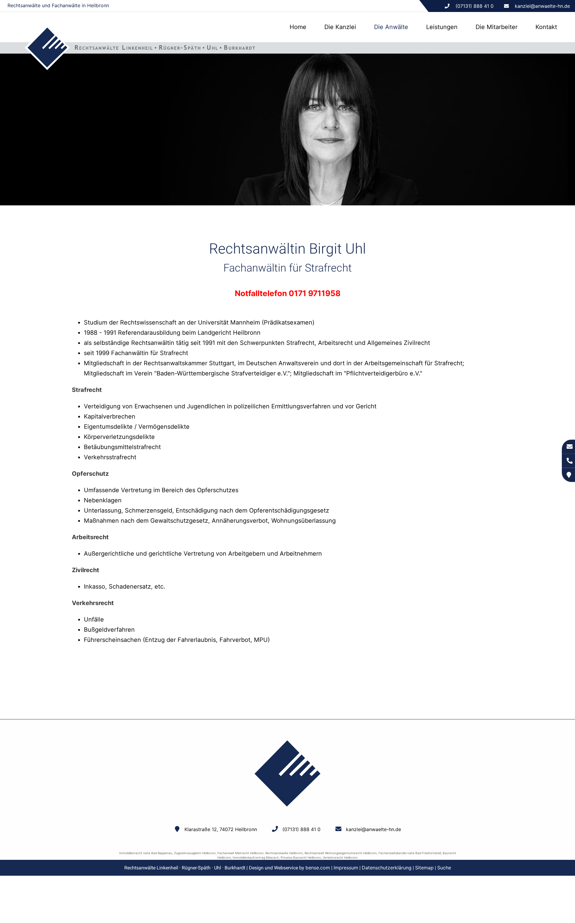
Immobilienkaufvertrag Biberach (256, 857)
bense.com (317, 868)
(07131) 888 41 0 (301, 829)
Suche (444, 868)
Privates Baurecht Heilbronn (301, 857)
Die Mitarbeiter (497, 27)
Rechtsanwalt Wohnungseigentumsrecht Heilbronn (341, 853)
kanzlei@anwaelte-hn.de (542, 6)
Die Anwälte (391, 27)
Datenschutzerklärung (386, 868)
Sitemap (424, 868)
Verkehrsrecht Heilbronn (340, 857)
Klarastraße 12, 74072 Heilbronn (220, 829)
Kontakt (546, 27)
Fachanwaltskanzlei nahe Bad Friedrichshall (410, 853)
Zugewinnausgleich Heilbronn (195, 853)
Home (298, 27)
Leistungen (442, 27)
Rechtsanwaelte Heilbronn (284, 853)
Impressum (346, 868)
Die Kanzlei (340, 27)
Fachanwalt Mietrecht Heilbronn (240, 853)
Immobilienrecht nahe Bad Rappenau (145, 853)
